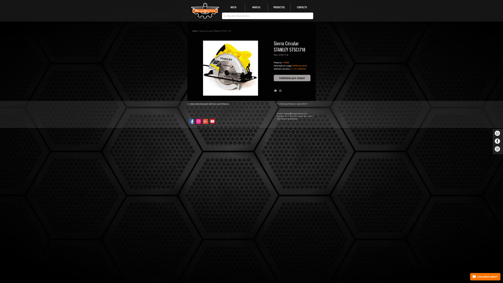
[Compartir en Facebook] (275, 90)
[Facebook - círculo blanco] (497, 141)
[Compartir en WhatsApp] (280, 90)
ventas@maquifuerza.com (295, 113)
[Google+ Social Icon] (205, 121)
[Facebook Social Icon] (191, 121)
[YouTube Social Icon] (212, 121)
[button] (279, 7)
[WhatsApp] (497, 133)
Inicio (195, 31)
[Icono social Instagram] (198, 121)
